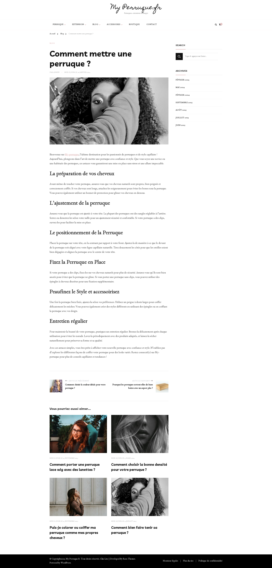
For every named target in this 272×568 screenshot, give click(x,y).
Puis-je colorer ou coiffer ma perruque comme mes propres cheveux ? (74, 532)
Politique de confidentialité (210, 561)
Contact (151, 25)
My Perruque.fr (136, 8)
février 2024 (183, 95)
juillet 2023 (182, 118)
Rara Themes (129, 559)
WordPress (66, 563)
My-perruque (72, 155)
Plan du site (188, 561)
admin (56, 72)
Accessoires (113, 25)
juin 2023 (180, 125)
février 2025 (182, 80)
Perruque (58, 25)
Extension (78, 25)
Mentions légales (170, 561)
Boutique (134, 25)
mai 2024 (180, 88)
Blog (95, 25)
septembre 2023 (184, 103)
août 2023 (181, 110)
